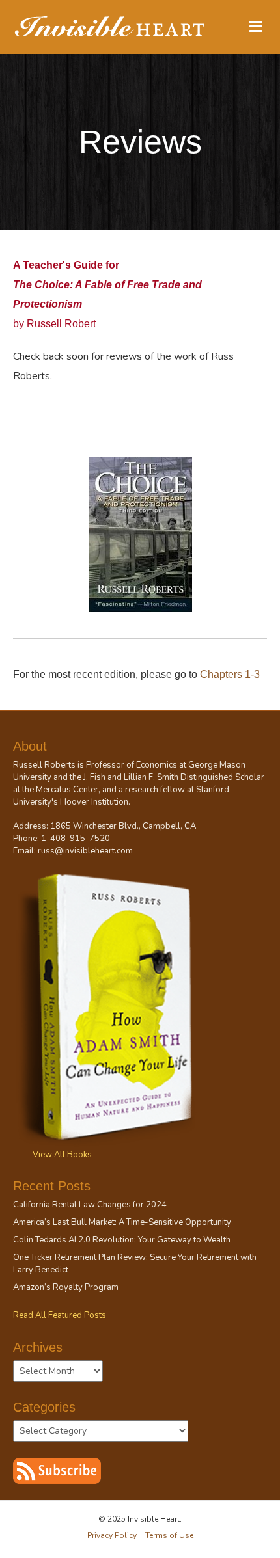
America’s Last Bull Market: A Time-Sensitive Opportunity (122, 1222)
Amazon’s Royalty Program (66, 1287)
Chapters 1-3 (230, 674)
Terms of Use (169, 1535)
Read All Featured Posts (59, 1315)
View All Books (62, 1155)
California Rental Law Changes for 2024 (90, 1205)
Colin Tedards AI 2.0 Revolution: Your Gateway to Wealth (122, 1240)
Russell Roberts (44, 765)
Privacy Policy (112, 1535)
